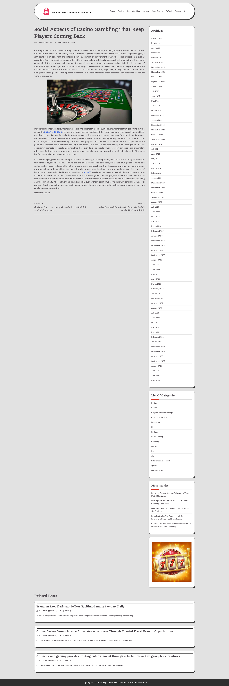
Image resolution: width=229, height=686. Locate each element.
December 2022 (158, 240)
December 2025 (158, 67)
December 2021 (158, 298)
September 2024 (158, 139)
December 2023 (158, 183)
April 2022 (155, 279)
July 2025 (155, 91)
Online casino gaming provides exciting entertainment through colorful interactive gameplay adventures (108, 656)
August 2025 (156, 86)
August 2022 (156, 260)
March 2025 (156, 110)
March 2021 (156, 332)
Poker (153, 451)
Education (155, 422)
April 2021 (155, 327)
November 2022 (158, 245)
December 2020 (158, 346)
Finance (178, 11)
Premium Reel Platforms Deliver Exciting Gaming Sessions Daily (80, 606)
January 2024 (156, 178)
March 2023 (156, 226)
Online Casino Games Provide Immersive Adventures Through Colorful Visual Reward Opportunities (104, 631)
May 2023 (155, 216)
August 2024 (156, 144)
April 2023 (155, 221)
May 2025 (155, 101)
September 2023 (158, 197)
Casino (112, 11)
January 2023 (156, 236)
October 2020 (157, 356)
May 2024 (155, 158)
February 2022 (157, 289)
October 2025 (157, 77)
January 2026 (156, 62)
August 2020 (156, 366)
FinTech (169, 11)
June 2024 (155, 154)
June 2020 (155, 375)
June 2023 (155, 212)
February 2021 (157, 337)
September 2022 (158, 255)
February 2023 (157, 231)
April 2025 (155, 105)
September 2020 (158, 361)
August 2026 (156, 38)
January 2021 (156, 342)
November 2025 (158, 72)
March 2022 (156, 284)
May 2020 (155, 380)
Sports (154, 465)
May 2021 (155, 322)
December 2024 (158, 125)
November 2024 (158, 130)
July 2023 (155, 207)
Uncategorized (157, 470)
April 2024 (155, 163)
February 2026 (157, 57)
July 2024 (155, 149)
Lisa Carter (70, 42)
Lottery (146, 11)
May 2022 (155, 274)
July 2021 (155, 313)
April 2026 (155, 48)
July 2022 (155, 265)
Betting (121, 11)
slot (128, 11)
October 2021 (157, 303)
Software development (160, 461)
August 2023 (156, 202)
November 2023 (158, 187)
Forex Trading (157, 11)
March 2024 (156, 168)
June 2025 (155, 96)
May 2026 (155, 43)
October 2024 (157, 134)
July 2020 (155, 370)
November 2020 (158, 351)
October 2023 (157, 192)
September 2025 (158, 81)
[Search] (185, 11)
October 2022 (157, 250)
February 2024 (157, 173)
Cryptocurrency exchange (162, 412)
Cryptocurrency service (161, 417)
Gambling (136, 11)
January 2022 (156, 293)
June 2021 (155, 318)
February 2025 (157, 115)
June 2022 (155, 269)
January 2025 (156, 120)
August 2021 (156, 308)
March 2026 (156, 53)
